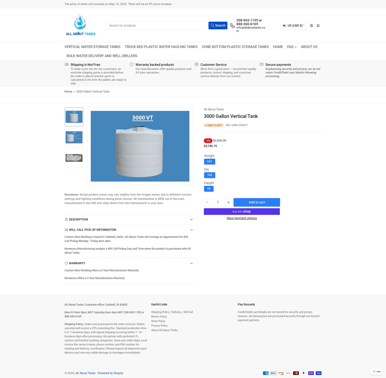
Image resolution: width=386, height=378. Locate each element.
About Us (309, 47)
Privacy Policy (159, 325)
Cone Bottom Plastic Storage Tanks (235, 47)
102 (209, 175)
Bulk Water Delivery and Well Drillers (102, 56)
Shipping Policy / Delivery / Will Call (172, 312)
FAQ (290, 47)
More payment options (242, 218)
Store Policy (158, 321)
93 (208, 188)
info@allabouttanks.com (250, 29)
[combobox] (167, 25)
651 (209, 161)
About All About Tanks (164, 330)
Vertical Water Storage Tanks (92, 47)
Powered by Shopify (110, 373)
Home (278, 47)
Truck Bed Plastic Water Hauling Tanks (161, 47)
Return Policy (159, 316)
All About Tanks (214, 109)
